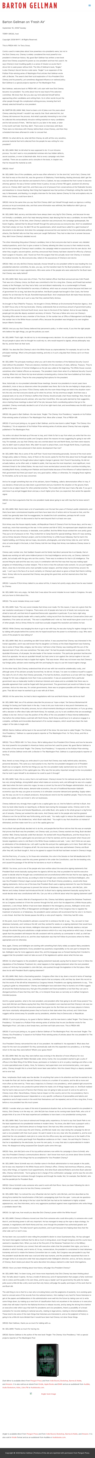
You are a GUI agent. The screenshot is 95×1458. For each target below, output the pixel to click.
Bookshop (64, 1381)
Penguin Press (36, 1381)
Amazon (9, 1384)
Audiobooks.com (37, 1387)
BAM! (60, 1384)
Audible (87, 1384)
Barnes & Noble (75, 1381)
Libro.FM (24, 1387)
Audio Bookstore (8, 1387)
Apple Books (49, 1384)
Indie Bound (54, 1381)
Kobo (18, 1387)
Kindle (40, 1384)
